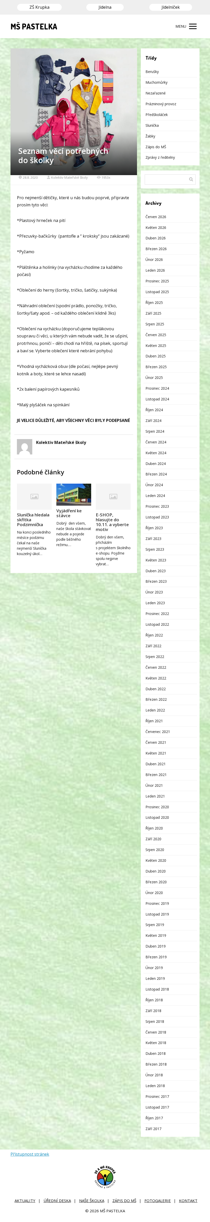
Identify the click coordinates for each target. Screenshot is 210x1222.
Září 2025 (153, 313)
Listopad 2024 (157, 399)
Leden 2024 (155, 495)
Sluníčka (152, 125)
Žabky (150, 136)
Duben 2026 (155, 238)
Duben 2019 (155, 946)
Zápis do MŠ (155, 146)
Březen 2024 (156, 474)
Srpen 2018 (154, 1021)
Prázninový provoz (160, 103)
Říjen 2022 (154, 635)
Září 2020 (153, 838)
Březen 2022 (156, 699)
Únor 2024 (154, 484)
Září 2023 (153, 538)
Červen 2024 (155, 442)
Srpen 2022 (154, 656)
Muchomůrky (156, 82)
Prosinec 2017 (157, 1096)
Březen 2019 (156, 956)
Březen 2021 (156, 774)
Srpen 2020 (154, 849)
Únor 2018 (154, 1074)
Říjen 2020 (154, 828)
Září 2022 (153, 645)
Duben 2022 (155, 688)
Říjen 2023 (154, 527)
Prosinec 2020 (157, 806)
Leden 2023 (155, 602)
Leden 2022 (155, 710)
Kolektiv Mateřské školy (69, 177)
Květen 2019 (155, 935)
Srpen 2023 (154, 549)
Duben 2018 (155, 1053)
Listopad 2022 (157, 624)
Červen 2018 (155, 1032)
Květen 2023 (155, 560)
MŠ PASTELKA (33, 26)
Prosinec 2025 (157, 281)
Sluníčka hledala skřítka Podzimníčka (33, 519)
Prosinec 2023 (157, 506)
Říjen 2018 (154, 999)
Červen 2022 (155, 667)
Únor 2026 (154, 259)
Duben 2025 (155, 356)
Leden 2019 (155, 978)
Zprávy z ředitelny (160, 157)
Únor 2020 (154, 892)
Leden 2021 (155, 796)
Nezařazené (155, 93)
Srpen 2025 (154, 324)
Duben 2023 (155, 570)
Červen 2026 (155, 216)
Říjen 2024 (154, 409)
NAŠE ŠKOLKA (91, 1200)
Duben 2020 (155, 871)
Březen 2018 (156, 1064)
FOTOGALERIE (157, 1200)
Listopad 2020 (157, 817)
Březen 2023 (156, 581)
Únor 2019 (154, 967)
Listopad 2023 (157, 517)
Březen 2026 (156, 248)
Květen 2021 (155, 753)
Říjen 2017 (154, 1117)
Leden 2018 (155, 1085)
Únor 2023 (154, 592)
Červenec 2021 (157, 731)
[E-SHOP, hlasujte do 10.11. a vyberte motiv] (113, 497)
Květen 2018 (155, 1042)
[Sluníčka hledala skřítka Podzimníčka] (34, 497)
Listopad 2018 (157, 989)
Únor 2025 (154, 377)
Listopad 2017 (157, 1107)
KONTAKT (188, 1200)
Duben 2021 (155, 763)
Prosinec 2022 (157, 613)
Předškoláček (156, 114)
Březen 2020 (156, 881)
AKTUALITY (25, 1200)
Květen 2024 (155, 452)
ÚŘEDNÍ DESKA (57, 1200)
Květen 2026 (155, 227)
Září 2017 (153, 1128)
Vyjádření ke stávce (69, 513)
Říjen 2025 (154, 302)
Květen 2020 (155, 860)
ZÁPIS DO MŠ (124, 1200)
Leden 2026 (155, 270)
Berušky (152, 71)
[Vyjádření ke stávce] (73, 495)
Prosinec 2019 (157, 903)
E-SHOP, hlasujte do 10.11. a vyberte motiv (112, 522)
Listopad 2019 (157, 914)
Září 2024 (153, 420)
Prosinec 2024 (157, 388)
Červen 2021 (155, 742)
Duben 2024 (155, 463)
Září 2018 (153, 1010)
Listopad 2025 (157, 291)
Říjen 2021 (154, 720)
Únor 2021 (154, 785)
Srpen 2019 (154, 924)
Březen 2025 (156, 366)
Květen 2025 (155, 345)
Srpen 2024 (154, 431)
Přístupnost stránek (29, 1154)
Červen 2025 (155, 334)
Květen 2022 (155, 678)
